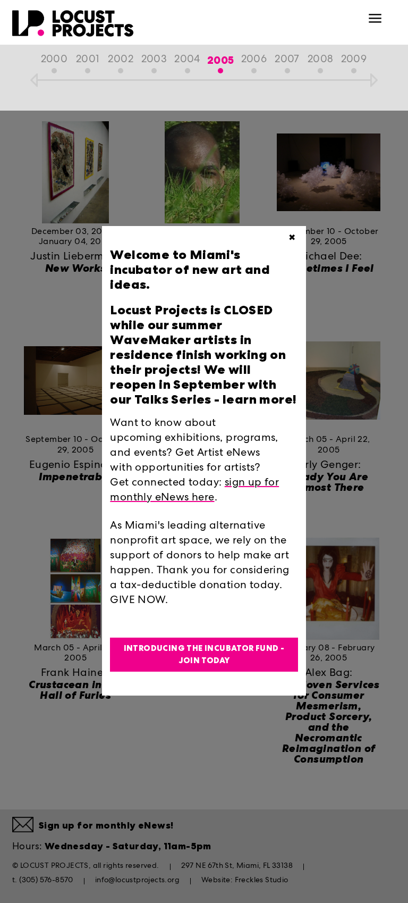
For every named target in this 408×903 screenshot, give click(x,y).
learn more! (258, 399)
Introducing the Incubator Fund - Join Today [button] (204, 654)
